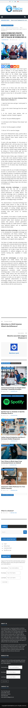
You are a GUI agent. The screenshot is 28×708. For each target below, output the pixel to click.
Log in (5, 543)
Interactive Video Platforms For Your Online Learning (13, 487)
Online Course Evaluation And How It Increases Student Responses (13, 438)
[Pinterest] (11, 66)
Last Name (3, 577)
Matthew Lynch (5, 39)
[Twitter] (5, 66)
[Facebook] (2, 66)
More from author (16, 363)
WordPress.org (7, 550)
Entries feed (7, 546)
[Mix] (17, 66)
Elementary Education (6, 395)
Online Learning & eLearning (7, 25)
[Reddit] (14, 66)
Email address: (4, 568)
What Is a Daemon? (7, 511)
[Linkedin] (8, 66)
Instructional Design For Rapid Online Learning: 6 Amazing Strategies (13, 388)
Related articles (6, 363)
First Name (3, 573)
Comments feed (7, 548)
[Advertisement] (14, 300)
